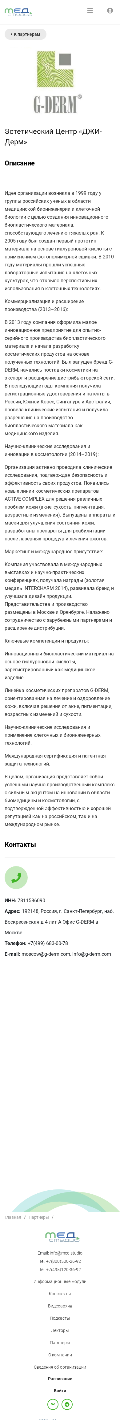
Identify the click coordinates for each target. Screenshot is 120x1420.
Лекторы (60, 1330)
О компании (60, 1354)
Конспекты (60, 1293)
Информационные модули (60, 1281)
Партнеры (39, 1217)
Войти (60, 1390)
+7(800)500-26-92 (63, 1261)
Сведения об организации (60, 1367)
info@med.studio (66, 1253)
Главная (13, 1217)
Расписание (60, 1378)
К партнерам (27, 34)
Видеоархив (60, 1305)
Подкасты (60, 1318)
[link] (13, 1217)
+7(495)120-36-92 (63, 1269)
